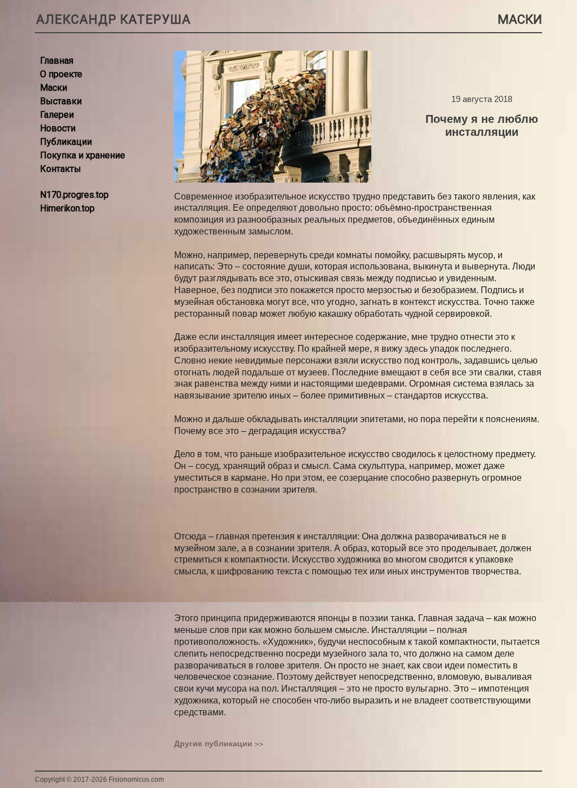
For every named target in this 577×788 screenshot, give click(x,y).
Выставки (61, 101)
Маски (53, 87)
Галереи (57, 114)
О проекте (61, 74)
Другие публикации (213, 743)
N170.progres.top (74, 194)
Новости (58, 128)
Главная (56, 60)
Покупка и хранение (82, 155)
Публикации (66, 141)
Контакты (60, 168)
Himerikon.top (67, 208)
